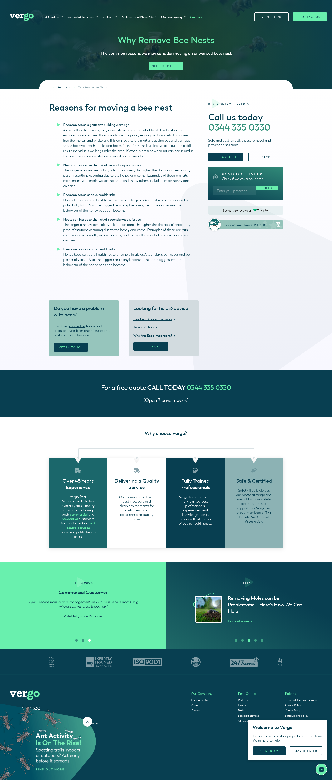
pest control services (80, 525)
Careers (196, 17)
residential (70, 519)
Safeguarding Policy (296, 715)
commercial (78, 514)
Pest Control (49, 17)
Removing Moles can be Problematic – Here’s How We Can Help (263, 604)
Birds (241, 710)
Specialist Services (80, 17)
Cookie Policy (292, 710)
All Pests (243, 720)
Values (194, 705)
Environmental (199, 700)
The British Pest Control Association (255, 516)
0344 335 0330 (239, 127)
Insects (242, 705)
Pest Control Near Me (137, 17)
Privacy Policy (293, 705)
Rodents (243, 700)
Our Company (171, 17)
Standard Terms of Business (301, 700)
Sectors (107, 17)
